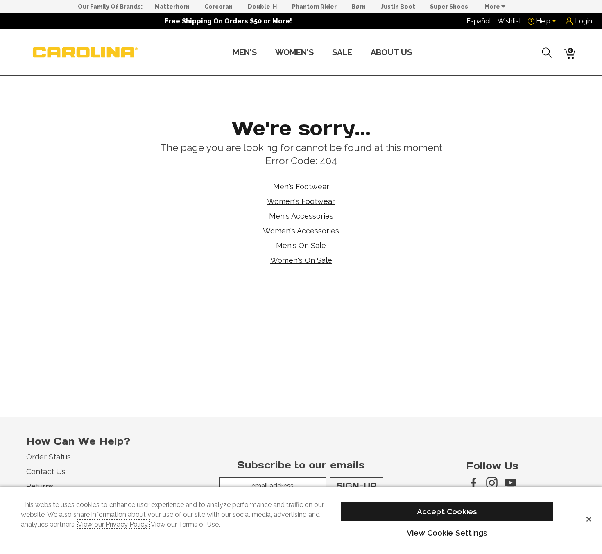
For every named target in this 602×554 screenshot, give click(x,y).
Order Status (48, 456)
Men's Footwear (301, 186)
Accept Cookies (447, 511)
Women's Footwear (301, 201)
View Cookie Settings (447, 532)
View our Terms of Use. (185, 524)
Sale (342, 52)
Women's (294, 52)
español (478, 21)
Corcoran (218, 6)
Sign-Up (356, 485)
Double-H (262, 6)
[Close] (589, 519)
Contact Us (46, 471)
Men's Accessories (301, 216)
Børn (358, 6)
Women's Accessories (301, 230)
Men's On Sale (301, 245)
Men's (245, 52)
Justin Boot (398, 6)
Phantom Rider (314, 6)
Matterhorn (172, 6)
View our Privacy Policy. (113, 524)
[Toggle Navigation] (263, 53)
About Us (391, 52)
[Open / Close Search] (547, 53)
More (492, 6)
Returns (40, 486)
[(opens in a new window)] (473, 483)
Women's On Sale (301, 260)
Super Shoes (449, 6)
